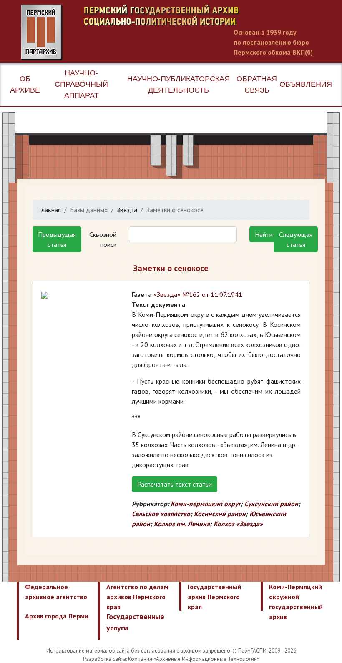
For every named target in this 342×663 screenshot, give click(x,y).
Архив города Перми (56, 616)
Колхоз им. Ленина (182, 524)
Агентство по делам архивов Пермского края (137, 597)
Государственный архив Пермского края (214, 597)
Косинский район (220, 514)
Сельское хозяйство (161, 514)
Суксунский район (271, 504)
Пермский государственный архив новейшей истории (177, 32)
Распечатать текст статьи (174, 484)
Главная (50, 210)
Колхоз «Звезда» (238, 524)
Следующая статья (295, 239)
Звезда (127, 210)
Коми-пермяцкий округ (206, 504)
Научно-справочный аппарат (81, 84)
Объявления (305, 84)
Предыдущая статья (57, 239)
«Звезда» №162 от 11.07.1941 (197, 294)
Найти (264, 234)
